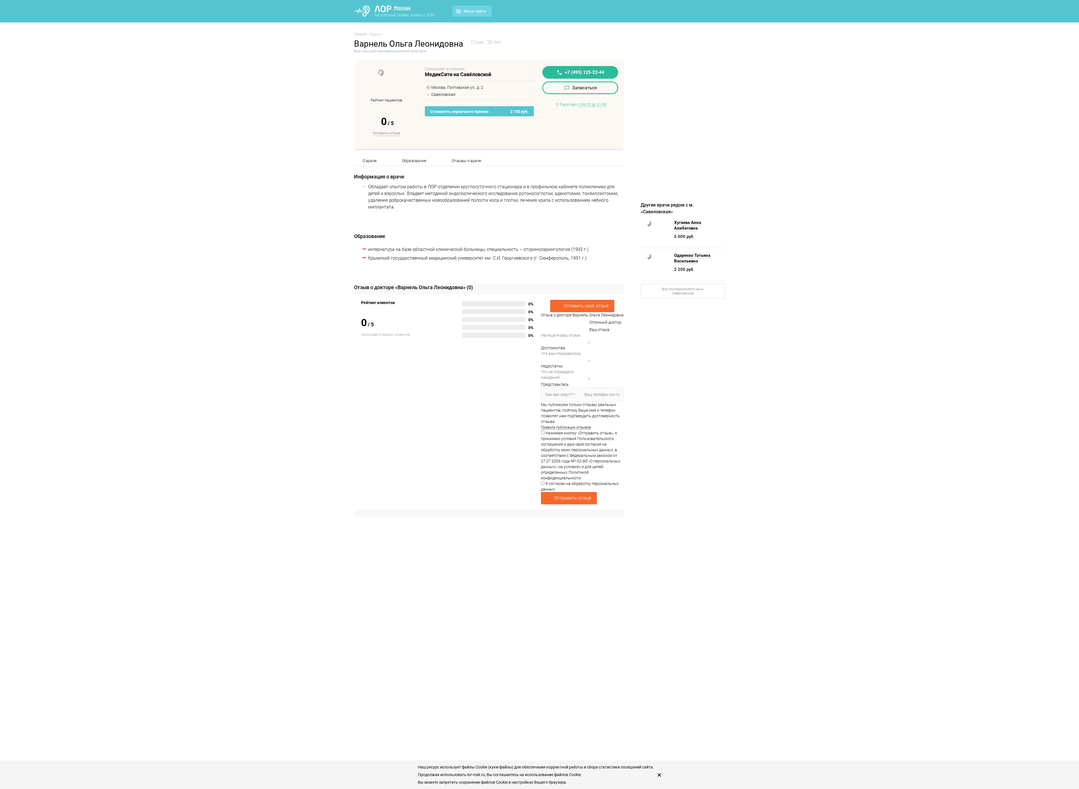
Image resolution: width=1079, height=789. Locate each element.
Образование (414, 160)
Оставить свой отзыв (586, 306)
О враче (369, 160)
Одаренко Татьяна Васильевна (692, 258)
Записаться (584, 87)
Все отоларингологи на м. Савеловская (683, 291)
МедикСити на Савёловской (458, 74)
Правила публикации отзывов (566, 427)
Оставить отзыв (386, 133)
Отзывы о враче (466, 160)
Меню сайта (475, 11)
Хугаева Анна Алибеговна (687, 225)
